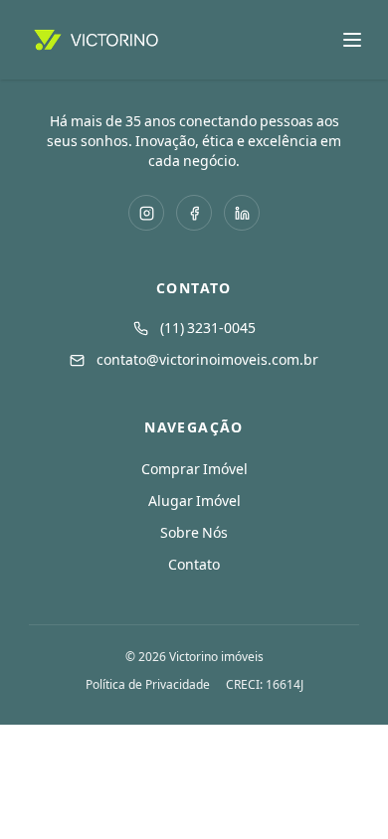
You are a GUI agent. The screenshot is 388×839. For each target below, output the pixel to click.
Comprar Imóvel (194, 469)
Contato (194, 565)
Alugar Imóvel (194, 501)
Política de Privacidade (148, 685)
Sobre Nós (194, 533)
